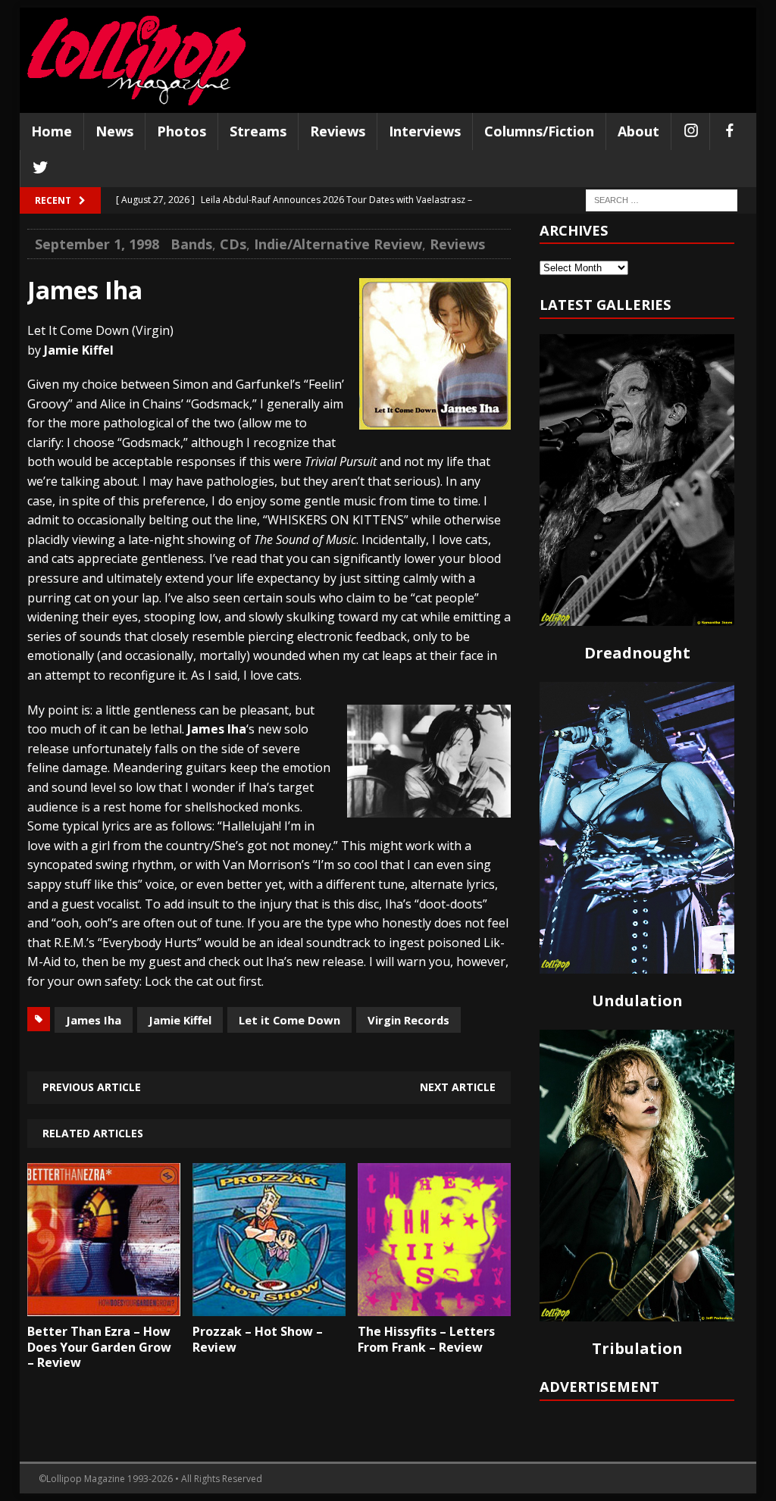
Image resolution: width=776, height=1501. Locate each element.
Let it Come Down (289, 1019)
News (114, 131)
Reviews (337, 131)
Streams (258, 131)
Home (51, 131)
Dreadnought (637, 653)
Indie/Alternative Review (338, 244)
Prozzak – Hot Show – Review (257, 1339)
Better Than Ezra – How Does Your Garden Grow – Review (99, 1347)
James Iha (93, 1019)
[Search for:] (661, 199)
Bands (191, 244)
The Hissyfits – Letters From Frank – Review (426, 1339)
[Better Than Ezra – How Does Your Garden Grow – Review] (103, 1305)
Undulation (637, 1000)
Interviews (425, 131)
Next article (458, 1087)
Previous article (91, 1087)
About (638, 131)
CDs (233, 244)
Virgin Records (408, 1019)
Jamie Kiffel (180, 1019)
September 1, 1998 (97, 244)
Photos (181, 131)
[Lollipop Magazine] (136, 60)
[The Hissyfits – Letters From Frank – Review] (434, 1305)
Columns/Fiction (539, 131)
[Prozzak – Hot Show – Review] (269, 1305)
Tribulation (637, 1348)
